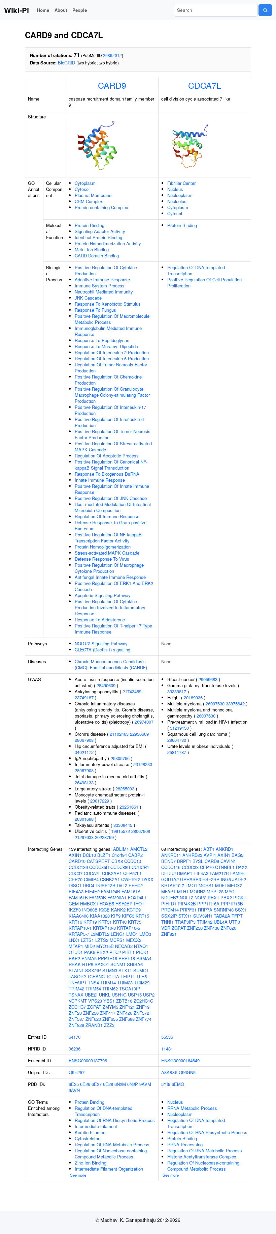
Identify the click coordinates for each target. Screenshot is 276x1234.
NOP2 (200, 897)
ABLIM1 (121, 849)
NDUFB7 (169, 897)
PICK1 (142, 952)
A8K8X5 (169, 1072)
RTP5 (87, 964)
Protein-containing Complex (101, 207)
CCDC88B (120, 867)
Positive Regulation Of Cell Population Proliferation (204, 282)
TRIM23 (125, 982)
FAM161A (131, 891)
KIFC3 (128, 916)
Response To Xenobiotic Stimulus (108, 304)
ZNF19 (142, 1007)
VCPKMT (78, 1001)
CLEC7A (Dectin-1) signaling (102, 649)
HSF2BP (124, 903)
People (79, 10)
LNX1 (74, 940)
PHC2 (115, 952)
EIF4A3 (76, 891)
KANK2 (118, 909)
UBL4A (221, 922)
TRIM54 (93, 988)
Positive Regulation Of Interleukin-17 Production (110, 410)
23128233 (142, 764)
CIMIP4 (91, 879)
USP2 (148, 994)
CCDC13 (132, 861)
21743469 (132, 691)
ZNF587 (76, 1019)
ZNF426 (124, 1013)
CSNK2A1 (110, 879)
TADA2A (222, 916)
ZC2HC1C (143, 1001)
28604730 (176, 740)
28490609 (106, 685)
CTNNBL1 (225, 867)
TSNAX (76, 994)
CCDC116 (170, 867)
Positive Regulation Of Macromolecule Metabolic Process (112, 319)
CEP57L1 (132, 873)
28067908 (84, 740)
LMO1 (132, 934)
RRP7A (205, 909)
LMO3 (145, 934)
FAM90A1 (117, 897)
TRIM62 (110, 988)
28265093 (124, 788)
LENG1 (118, 934)
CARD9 (112, 85)
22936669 (139, 734)
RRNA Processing (185, 1144)
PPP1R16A (208, 903)
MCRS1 (117, 940)
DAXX (147, 879)
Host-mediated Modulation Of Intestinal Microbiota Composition (113, 507)
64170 (74, 1037)
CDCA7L (204, 85)
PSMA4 (143, 958)
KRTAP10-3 (104, 928)
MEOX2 (133, 940)
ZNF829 (76, 1025)
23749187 (84, 697)
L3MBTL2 (100, 934)
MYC (229, 891)
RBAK (75, 964)
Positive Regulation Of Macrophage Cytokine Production (109, 568)
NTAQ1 (141, 946)
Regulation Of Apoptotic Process (107, 455)
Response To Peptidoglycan (102, 340)
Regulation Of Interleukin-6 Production (112, 358)
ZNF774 (143, 1019)
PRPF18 (126, 958)
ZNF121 (127, 1007)
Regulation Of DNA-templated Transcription (196, 270)
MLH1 (182, 891)
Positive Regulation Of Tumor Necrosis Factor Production (112, 434)
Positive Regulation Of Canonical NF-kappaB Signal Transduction (111, 464)
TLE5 (141, 976)
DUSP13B (105, 885)
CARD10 (77, 861)
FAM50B (97, 897)
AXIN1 (75, 855)
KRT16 (75, 922)
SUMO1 (141, 970)
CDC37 (75, 873)
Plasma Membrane (93, 195)
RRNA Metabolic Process (192, 1108)
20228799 (104, 837)
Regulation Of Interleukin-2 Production (112, 352)
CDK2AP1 (112, 873)
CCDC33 (190, 867)
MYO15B (105, 946)
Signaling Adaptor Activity (100, 231)
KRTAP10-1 (80, 928)
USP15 (135, 994)
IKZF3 (75, 909)
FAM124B (110, 891)
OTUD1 (76, 952)
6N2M (120, 1084)
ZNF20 (75, 1013)
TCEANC (96, 976)
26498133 (84, 782)
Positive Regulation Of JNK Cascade (111, 498)
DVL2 (122, 885)
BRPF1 (184, 861)
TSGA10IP (129, 988)
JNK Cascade (88, 298)
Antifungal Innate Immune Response (110, 577)
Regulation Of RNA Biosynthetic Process (115, 1120)
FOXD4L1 (137, 897)
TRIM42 (76, 988)
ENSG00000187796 (88, 1060)
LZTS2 (101, 940)
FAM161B (78, 897)
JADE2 (239, 879)
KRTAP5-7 (79, 934)
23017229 (99, 800)
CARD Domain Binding (97, 255)
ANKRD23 (192, 855)
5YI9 (165, 1084)
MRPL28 (215, 891)
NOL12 (186, 897)
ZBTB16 (124, 1001)
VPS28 (95, 1001)
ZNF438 (211, 928)
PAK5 (89, 952)
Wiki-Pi (16, 10)
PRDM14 (170, 909)
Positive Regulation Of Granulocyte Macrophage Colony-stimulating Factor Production (112, 395)
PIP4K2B (187, 903)
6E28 (108, 1084)
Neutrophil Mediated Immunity (104, 291)
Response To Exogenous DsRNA (107, 474)
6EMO (178, 1084)
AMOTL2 (138, 849)
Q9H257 (76, 1072)
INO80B (90, 909)
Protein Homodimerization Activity (108, 243)
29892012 (112, 55)
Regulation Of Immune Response (107, 516)
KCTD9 (134, 909)
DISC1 (75, 885)
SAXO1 (102, 964)
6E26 (85, 1084)
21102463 (119, 734)
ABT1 (208, 849)
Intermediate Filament (96, 1126)
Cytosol (82, 189)
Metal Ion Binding (92, 249)
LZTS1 (87, 940)
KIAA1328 (100, 916)
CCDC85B (99, 867)
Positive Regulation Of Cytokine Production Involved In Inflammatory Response (110, 607)
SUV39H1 (202, 916)
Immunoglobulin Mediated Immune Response (108, 331)
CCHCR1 (140, 867)
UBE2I (91, 994)
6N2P (132, 1084)
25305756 (120, 758)
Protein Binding (89, 225)
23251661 (128, 807)
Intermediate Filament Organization (109, 1169)
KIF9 (115, 916)
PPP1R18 (107, 958)
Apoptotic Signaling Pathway (103, 595)
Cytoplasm (85, 183)
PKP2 (74, 958)
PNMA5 (89, 958)
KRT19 (90, 922)
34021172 (84, 752)
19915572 (120, 831)
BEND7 (168, 861)
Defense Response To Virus (102, 559)
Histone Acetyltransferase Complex (201, 1156)
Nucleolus (176, 201)
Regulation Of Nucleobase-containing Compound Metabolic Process (111, 1153)
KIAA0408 (79, 916)
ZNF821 (169, 934)
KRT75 (134, 922)
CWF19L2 (130, 879)
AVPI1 (210, 855)
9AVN (74, 1090)
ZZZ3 (109, 1025)
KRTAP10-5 (128, 928)
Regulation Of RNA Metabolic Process (112, 1144)
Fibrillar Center (181, 183)
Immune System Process (100, 285)
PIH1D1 (168, 903)
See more (78, 1175)
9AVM (145, 1084)
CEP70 (75, 879)
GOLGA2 (170, 879)
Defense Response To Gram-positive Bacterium (110, 525)
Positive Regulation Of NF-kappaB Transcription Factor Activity (108, 537)
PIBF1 (128, 952)
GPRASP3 (190, 879)
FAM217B (219, 873)
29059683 (208, 679)
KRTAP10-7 (172, 885)
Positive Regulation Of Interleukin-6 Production (109, 422)
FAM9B (237, 873)
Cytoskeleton (87, 1138)
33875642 (235, 703)
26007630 (215, 703)
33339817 (176, 691)
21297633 (84, 837)
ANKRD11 (171, 855)
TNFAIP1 (78, 982)
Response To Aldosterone (100, 619)
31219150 (179, 728)
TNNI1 (167, 922)
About (61, 10)
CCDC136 (78, 867)
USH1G (119, 994)
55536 (167, 1037)
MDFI (220, 885)
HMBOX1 (89, 903)
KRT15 (142, 916)
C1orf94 (119, 855)
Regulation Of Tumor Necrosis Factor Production (111, 367)
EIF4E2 (92, 891)
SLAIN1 (76, 970)
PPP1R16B (232, 903)
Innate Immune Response (100, 480)
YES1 (109, 1001)
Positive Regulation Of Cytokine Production (106, 270)
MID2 (89, 946)
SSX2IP (93, 970)
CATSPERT (98, 861)
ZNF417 (107, 1013)
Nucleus (175, 189)
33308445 (122, 825)
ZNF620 (93, 1019)
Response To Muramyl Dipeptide (106, 346)
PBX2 (102, 952)
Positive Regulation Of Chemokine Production (108, 379)
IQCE (104, 909)
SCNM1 (118, 964)
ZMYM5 (110, 1007)
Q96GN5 (187, 1072)
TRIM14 (108, 982)
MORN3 (197, 891)
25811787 (176, 752)
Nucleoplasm (180, 195)
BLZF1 (103, 855)
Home (43, 10)
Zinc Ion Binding (90, 1162)
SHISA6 (135, 964)
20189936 (193, 697)
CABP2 (135, 855)
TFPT (237, 916)
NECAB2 (124, 946)
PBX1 (213, 897)
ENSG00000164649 (180, 1060)
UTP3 (234, 922)
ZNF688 (127, 1019)
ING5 (226, 879)
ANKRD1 (224, 849)
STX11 (125, 970)
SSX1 (240, 909)
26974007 (144, 722)
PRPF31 (188, 909)
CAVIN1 (228, 861)
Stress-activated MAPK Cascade (107, 553)
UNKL (104, 994)
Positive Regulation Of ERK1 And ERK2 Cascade (114, 586)
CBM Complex (89, 201)
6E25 (74, 1084)
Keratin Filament (91, 1132)
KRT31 (105, 922)
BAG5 (237, 855)
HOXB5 (107, 903)
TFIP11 (127, 976)
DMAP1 (184, 873)
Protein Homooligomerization (103, 546)
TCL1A (112, 976)
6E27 (97, 1084)
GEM (74, 903)
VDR (165, 928)
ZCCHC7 (77, 1007)
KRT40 (120, 922)
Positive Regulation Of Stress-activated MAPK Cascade (113, 446)
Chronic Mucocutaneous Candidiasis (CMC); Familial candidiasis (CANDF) (111, 664)
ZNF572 (141, 1013)
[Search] (265, 10)
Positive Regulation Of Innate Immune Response (112, 489)
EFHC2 (136, 885)
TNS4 (93, 982)
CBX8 (117, 861)
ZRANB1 (94, 1025)
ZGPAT (94, 1007)
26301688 (84, 819)
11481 (167, 1048)
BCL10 (89, 855)
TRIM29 (141, 982)
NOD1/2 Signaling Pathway (101, 643)
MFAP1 (76, 946)
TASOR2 (77, 976)
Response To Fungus (95, 310)
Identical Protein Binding (98, 237)
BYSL (198, 861)
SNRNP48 (224, 909)
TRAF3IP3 (185, 922)
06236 (74, 1048)
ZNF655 (110, 1019)
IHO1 (139, 903)
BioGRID (66, 62)
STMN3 (109, 970)
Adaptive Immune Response (102, 279)
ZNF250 (91, 1013)
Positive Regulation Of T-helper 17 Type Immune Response (113, 628)
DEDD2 (168, 873)
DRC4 (88, 885)
